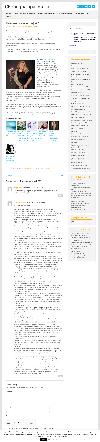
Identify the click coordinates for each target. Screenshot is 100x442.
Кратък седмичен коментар (80, 79)
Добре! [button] (43, 439)
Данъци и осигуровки (78, 71)
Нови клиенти (76, 92)
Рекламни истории (77, 155)
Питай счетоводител (78, 125)
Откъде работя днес (78, 101)
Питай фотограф (28, 168)
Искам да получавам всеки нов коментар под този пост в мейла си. (32, 428)
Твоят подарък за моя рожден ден (11, 133)
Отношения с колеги (78, 103)
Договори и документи (79, 74)
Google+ (89, 6)
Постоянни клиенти (78, 136)
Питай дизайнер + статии (80, 114)
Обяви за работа (77, 191)
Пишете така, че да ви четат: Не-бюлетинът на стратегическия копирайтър (85, 39)
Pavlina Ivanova (19, 202)
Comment (9, 391)
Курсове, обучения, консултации (24, 13)
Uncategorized (75, 66)
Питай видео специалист (79, 112)
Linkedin (93, 6)
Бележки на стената (78, 68)
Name (8, 408)
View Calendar (72, 46)
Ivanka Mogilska (31, 26)
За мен (8, 16)
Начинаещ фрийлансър (78, 90)
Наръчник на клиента (78, 87)
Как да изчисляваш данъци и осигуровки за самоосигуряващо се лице (53, 136)
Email (8, 412)
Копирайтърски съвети (79, 77)
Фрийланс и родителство (80, 168)
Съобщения (75, 162)
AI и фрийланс (75, 63)
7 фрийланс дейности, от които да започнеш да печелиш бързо (81, 235)
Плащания (74, 131)
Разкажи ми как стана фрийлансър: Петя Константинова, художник (21, 136)
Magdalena (18, 188)
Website (8, 416)
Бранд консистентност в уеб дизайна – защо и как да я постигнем (32, 136)
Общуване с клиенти (78, 95)
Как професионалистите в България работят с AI (55, 13)
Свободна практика (27, 6)
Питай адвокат (76, 109)
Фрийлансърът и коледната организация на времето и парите (43, 135)
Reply (60, 195)
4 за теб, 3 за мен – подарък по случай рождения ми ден (10, 158)
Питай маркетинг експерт (80, 120)
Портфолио (75, 134)
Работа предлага (77, 149)
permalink (48, 168)
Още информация (54, 439)
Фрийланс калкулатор (82, 13)
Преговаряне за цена (78, 139)
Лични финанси (76, 84)
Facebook (82, 6)
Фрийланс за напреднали (79, 165)
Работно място (76, 152)
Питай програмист (77, 123)
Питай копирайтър (77, 117)
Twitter (86, 6)
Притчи (74, 142)
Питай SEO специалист (79, 106)
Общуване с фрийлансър (79, 98)
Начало (8, 13)
